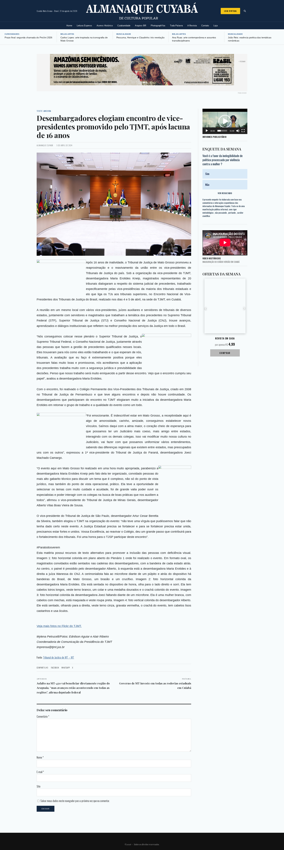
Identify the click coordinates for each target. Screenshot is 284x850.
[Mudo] (237, 130)
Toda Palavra (176, 25)
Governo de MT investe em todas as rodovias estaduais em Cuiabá (155, 684)
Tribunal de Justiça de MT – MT (58, 657)
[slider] (222, 131)
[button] (225, 121)
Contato (205, 25)
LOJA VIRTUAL (230, 11)
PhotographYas (158, 25)
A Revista (192, 25)
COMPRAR (224, 353)
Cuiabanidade (123, 25)
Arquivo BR (140, 25)
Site (38, 786)
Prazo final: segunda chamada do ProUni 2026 (28, 37)
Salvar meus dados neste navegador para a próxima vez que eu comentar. (75, 801)
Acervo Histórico (105, 25)
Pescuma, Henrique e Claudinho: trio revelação (140, 37)
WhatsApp (65, 667)
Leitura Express (84, 25)
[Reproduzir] (206, 130)
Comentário (43, 716)
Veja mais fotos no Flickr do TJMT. (59, 626)
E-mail (40, 772)
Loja (215, 25)
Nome (40, 757)
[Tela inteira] (243, 130)
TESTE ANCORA (44, 111)
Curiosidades (12, 34)
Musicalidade (123, 34)
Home (69, 25)
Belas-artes (67, 34)
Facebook (55, 667)
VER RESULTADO (225, 193)
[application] (224, 121)
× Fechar (242, 61)
